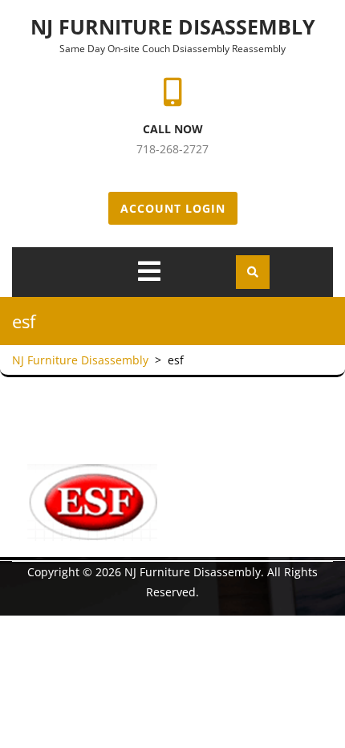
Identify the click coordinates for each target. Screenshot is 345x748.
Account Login (172, 208)
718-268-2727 (172, 149)
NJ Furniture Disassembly (172, 26)
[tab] (149, 271)
